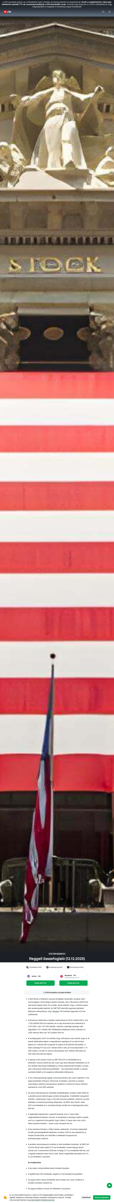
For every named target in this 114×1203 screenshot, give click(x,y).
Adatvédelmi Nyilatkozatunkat (43, 1200)
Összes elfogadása (102, 1197)
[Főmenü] (109, 11)
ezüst (33, 1188)
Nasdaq (56, 1011)
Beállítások (86, 1197)
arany (33, 1180)
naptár (49, 1078)
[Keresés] (103, 11)
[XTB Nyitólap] (6, 12)
